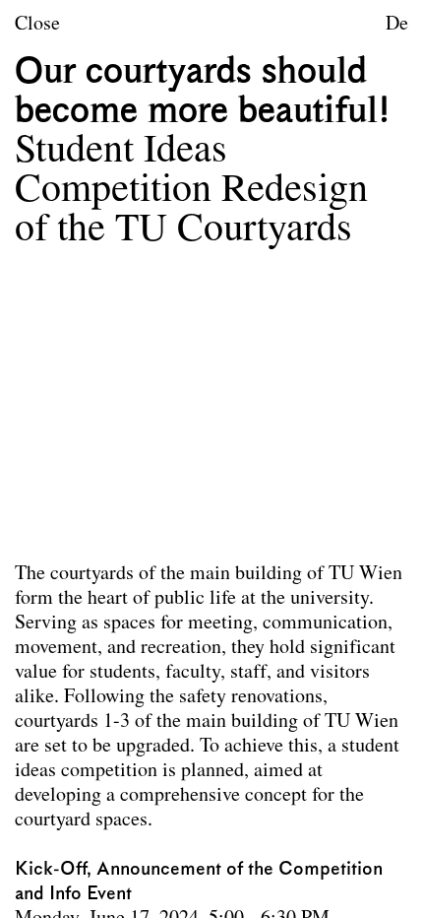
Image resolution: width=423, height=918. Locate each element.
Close (37, 24)
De (397, 24)
